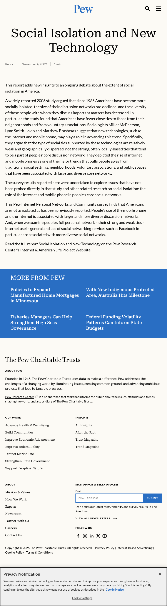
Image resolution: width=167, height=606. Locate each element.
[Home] (42, 359)
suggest (83, 130)
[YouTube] (104, 536)
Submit (152, 498)
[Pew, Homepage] (83, 8)
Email (78, 491)
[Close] (160, 574)
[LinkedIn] (92, 536)
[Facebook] (78, 536)
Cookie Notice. (115, 589)
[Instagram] (85, 536)
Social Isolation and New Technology (69, 243)
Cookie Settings (82, 598)
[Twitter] (98, 536)
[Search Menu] (147, 8)
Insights (82, 417)
